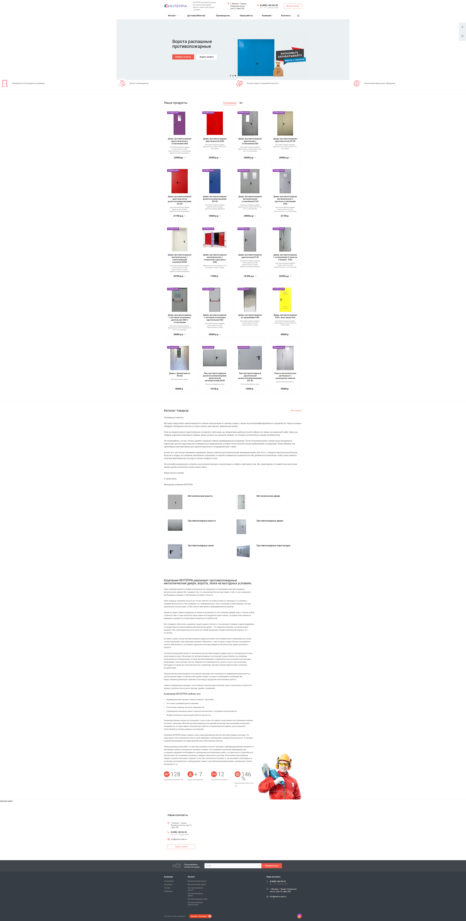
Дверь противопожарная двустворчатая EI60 (215, 140)
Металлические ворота (197, 881)
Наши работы (246, 15)
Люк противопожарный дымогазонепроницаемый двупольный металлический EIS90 (215, 377)
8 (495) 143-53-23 (269, 5)
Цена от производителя (139, 83)
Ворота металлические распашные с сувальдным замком (285, 375)
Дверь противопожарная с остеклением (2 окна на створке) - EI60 (285, 257)
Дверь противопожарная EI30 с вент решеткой (285, 316)
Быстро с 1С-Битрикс (199, 916)
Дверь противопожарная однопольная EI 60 (250, 256)
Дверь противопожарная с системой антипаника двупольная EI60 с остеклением (179, 318)
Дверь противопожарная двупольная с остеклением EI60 (250, 141)
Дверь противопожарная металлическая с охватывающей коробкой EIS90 (179, 258)
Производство (223, 15)
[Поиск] (298, 15)
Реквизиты (168, 891)
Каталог (172, 15)
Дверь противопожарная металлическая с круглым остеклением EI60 (285, 200)
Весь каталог (296, 410)
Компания (267, 15)
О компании (169, 881)
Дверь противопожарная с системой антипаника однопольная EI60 (215, 317)
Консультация (205, 57)
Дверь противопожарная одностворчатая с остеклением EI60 (179, 141)
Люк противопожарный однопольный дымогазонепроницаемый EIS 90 (250, 377)
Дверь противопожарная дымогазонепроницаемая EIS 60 (215, 199)
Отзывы (167, 888)
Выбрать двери (182, 57)
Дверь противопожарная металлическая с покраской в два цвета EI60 (215, 258)
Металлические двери (197, 884)
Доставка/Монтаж (196, 15)
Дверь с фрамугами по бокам (179, 374)
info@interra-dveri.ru (179, 839)
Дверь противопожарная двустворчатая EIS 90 (285, 140)
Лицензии (168, 884)
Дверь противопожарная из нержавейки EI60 (250, 316)
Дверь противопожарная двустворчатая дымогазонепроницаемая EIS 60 (180, 200)
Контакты (286, 15)
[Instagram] (299, 915)
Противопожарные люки (197, 899)
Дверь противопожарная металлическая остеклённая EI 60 (250, 199)
